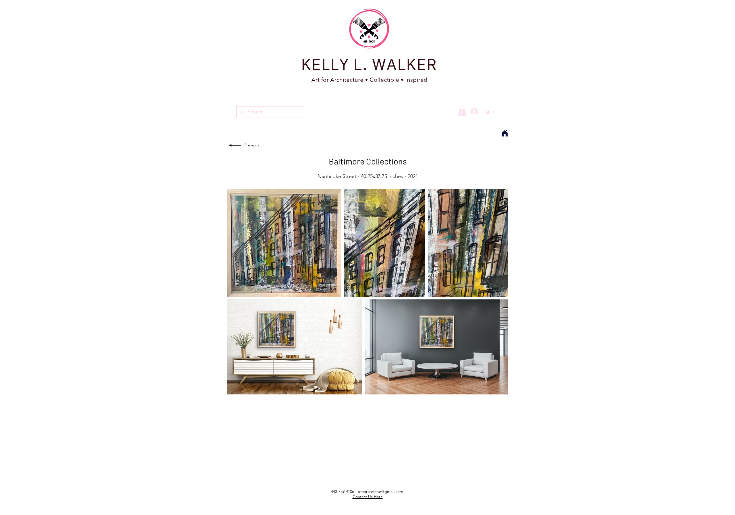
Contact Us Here (368, 496)
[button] (462, 111)
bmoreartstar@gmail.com (380, 491)
